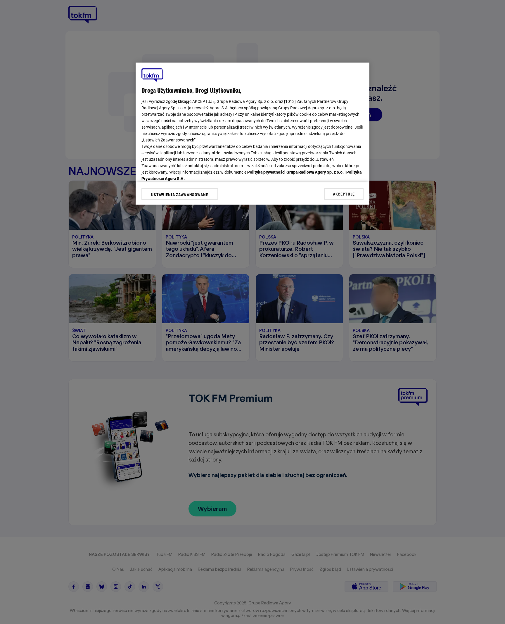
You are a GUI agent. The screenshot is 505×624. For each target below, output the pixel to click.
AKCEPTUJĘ (344, 193)
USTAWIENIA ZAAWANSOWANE (179, 194)
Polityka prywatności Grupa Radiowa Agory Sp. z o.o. (295, 172)
